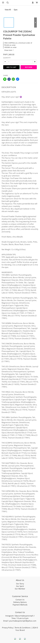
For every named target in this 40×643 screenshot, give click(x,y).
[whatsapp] (13, 79)
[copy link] (17, 79)
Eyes (15, 9)
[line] (4, 79)
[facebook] (9, 79)
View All (8, 9)
